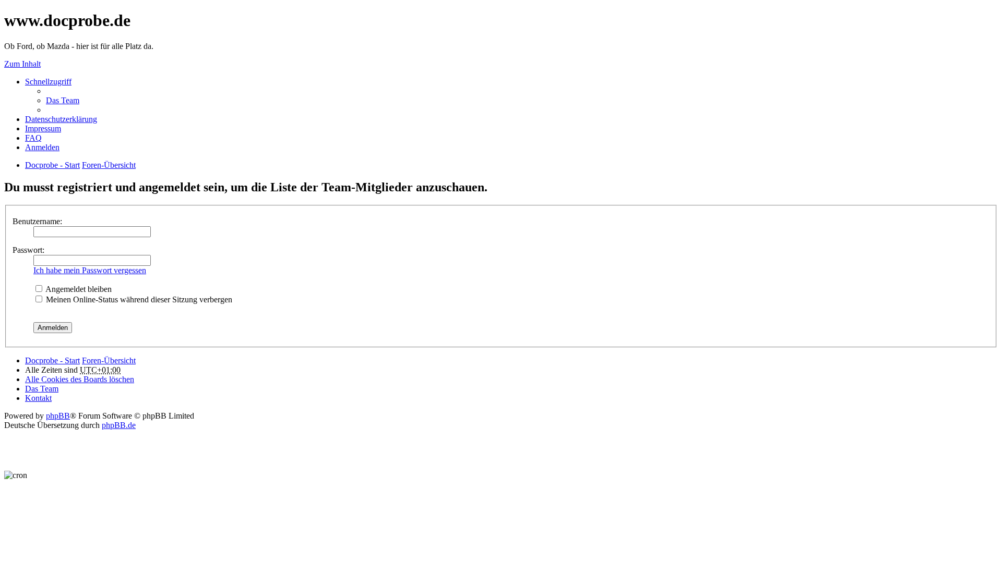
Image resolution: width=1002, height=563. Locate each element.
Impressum (43, 128)
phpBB (58, 415)
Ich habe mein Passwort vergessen (89, 270)
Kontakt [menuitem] (38, 398)
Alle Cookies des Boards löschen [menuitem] (79, 379)
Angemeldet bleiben (78, 289)
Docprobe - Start (52, 360)
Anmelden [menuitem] (42, 147)
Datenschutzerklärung (61, 119)
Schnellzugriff (48, 81)
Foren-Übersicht (109, 360)
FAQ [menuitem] (33, 137)
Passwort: (28, 250)
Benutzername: (37, 221)
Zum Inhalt (22, 63)
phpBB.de (119, 425)
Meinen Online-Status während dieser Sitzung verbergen (138, 299)
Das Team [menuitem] (62, 100)
